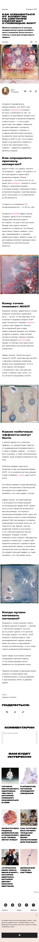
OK (19, 935)
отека (20, 475)
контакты (5, 910)
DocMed (15, 214)
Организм (5, 42)
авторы (19, 910)
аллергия (16, 183)
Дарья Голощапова (15, 91)
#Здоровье (5, 697)
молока (22, 340)
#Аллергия (13, 697)
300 (25, 204)
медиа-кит (34, 910)
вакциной (15, 110)
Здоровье (5, 9)
